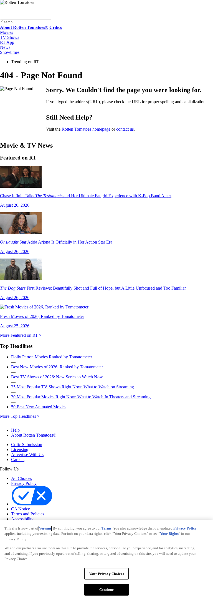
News (5, 47)
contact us (125, 129)
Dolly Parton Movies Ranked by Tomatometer (51, 357)
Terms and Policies (27, 514)
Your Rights (169, 533)
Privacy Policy (24, 483)
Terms (106, 528)
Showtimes (9, 52)
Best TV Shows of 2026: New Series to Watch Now (57, 376)
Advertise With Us (27, 454)
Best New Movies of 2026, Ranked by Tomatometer (57, 366)
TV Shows (9, 37)
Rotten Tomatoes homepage (86, 129)
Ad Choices (21, 478)
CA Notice (20, 509)
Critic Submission (26, 444)
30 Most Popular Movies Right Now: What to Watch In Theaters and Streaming (81, 396)
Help (15, 430)
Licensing (19, 449)
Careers (17, 459)
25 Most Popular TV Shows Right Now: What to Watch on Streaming (72, 386)
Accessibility (22, 519)
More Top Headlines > (20, 416)
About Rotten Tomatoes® (33, 435)
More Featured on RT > (21, 335)
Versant (45, 528)
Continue (106, 590)
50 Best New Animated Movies (38, 406)
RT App (7, 42)
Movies (6, 32)
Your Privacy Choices (77, 504)
